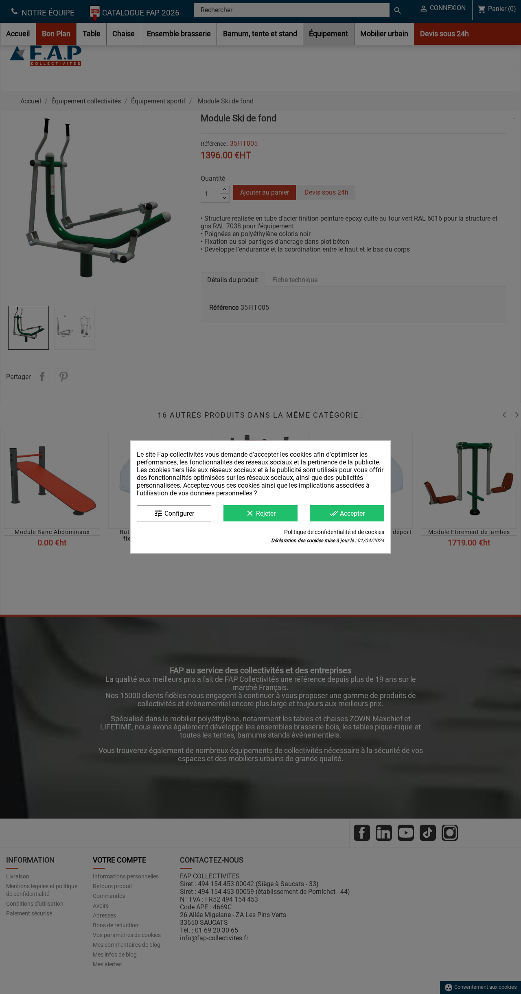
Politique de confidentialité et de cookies (334, 532)
